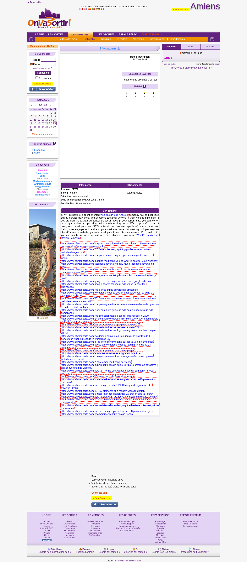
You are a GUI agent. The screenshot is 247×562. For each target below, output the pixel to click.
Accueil (46, 521)
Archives (69, 535)
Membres (172, 46)
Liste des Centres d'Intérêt (127, 528)
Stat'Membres (177, 39)
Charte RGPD (46, 528)
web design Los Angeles (114, 214)
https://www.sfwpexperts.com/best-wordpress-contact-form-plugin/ (97, 350)
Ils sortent (122, 39)
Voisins (210, 46)
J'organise (160, 530)
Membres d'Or (157, 39)
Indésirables (160, 542)
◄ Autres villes (34, 2)
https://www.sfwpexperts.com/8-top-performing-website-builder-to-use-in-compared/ (107, 341)
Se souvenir (44, 78)
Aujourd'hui (69, 524)
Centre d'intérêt (127, 530)
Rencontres (160, 537)
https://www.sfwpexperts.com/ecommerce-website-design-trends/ (97, 414)
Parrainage (160, 521)
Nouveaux (138, 39)
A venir (69, 521)
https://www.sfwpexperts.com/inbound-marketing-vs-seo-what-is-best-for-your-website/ (109, 260)
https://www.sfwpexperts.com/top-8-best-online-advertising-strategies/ (100, 289)
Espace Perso (128, 34)
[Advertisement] (150, 20)
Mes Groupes (127, 524)
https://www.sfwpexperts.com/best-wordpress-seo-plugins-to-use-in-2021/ (101, 324)
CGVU (47, 530)
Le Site (39, 34)
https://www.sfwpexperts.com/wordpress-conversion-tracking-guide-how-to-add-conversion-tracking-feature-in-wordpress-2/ (105, 337)
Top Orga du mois (42, 144)
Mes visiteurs (190, 524)
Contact (46, 537)
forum (217, 64)
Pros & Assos (46, 524)
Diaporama (69, 528)
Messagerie (160, 524)
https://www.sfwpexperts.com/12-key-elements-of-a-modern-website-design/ (103, 390)
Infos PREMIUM (190, 521)
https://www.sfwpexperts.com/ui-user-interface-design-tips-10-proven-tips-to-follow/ (107, 393)
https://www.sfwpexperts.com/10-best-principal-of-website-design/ (97, 376)
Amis (191, 46)
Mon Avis (160, 535)
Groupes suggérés (127, 526)
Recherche (89, 39)
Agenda (160, 528)
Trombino (106, 39)
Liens (46, 535)
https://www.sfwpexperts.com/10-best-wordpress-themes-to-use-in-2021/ (101, 327)
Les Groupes (106, 34)
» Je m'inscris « (180, 9)
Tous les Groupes (127, 521)
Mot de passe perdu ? (42, 68)
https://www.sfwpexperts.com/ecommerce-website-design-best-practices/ (101, 353)
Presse (46, 533)
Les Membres (79, 34)
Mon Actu (160, 526)
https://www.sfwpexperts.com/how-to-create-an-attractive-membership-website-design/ (109, 396)
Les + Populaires (69, 526)
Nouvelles (69, 533)
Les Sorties (55, 34)
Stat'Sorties (69, 537)
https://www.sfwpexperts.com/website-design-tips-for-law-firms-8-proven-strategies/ (107, 411)
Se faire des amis (68, 39)
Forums (46, 526)
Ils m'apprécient (190, 526)
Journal (160, 533)
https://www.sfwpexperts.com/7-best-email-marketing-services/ (96, 362)
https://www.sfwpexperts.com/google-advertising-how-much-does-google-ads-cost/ (106, 281)
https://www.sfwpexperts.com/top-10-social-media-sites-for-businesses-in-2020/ (105, 315)
